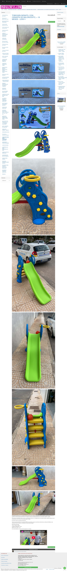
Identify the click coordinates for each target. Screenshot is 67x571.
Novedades (59, 29)
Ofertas (58, 93)
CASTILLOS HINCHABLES (4, 39)
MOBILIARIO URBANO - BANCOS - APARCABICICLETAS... (5, 131)
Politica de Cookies (51, 569)
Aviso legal (3, 557)
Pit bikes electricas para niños (5, 45)
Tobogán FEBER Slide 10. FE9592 (61, 54)
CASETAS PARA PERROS (4, 159)
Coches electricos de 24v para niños (5, 28)
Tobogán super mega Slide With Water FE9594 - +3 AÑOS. (62, 50)
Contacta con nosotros (4, 565)
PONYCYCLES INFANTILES (4, 108)
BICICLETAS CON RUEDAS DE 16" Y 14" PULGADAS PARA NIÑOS (5, 123)
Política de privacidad (4, 559)
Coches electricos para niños (5, 16)
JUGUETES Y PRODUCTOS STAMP (4, 64)
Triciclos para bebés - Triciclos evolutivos (5, 54)
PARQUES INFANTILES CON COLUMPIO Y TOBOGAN (5, 85)
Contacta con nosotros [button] (28, 567)
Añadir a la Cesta (51, 547)
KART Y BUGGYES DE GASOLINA (5, 127)
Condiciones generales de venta (6, 563)
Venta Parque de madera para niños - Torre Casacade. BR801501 (62, 68)
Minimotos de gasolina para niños (5, 19)
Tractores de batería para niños (5, 51)
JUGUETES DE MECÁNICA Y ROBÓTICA (4, 60)
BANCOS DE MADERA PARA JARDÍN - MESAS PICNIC (5, 118)
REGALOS (3, 174)
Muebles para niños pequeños (5, 75)
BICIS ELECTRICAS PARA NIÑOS (5, 22)
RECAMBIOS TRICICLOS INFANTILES (4, 171)
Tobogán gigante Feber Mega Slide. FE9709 (61, 64)
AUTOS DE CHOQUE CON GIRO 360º (5, 78)
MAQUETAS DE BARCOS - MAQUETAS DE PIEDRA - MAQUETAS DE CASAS (4, 70)
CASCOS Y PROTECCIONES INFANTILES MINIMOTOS (5, 35)
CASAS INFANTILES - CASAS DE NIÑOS (5, 81)
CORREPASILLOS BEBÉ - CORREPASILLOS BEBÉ (5, 149)
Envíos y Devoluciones (4, 555)
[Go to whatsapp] (64, 568)
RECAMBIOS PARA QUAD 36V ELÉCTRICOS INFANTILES (5, 167)
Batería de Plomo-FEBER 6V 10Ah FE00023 (61, 42)
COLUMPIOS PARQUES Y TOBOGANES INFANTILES (4, 100)
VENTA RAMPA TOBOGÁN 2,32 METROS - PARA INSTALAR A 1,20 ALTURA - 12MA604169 (61, 59)
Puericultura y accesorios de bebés (5, 135)
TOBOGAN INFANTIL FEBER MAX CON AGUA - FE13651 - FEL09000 (62, 88)
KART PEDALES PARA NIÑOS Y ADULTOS (4, 104)
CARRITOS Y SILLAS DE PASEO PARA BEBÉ (5, 95)
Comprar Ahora (51, 21)
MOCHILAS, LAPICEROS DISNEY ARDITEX (5, 162)
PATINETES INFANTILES (4, 89)
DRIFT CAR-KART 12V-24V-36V (5, 57)
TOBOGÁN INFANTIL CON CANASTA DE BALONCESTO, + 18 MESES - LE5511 (62, 73)
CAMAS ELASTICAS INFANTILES (5, 153)
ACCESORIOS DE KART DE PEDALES (5, 156)
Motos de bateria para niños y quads (5, 42)
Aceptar (47, 569)
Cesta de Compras (60, 12)
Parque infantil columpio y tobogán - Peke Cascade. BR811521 (62, 83)
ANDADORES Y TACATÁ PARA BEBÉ (5, 143)
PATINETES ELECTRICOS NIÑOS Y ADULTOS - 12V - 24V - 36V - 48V (5, 112)
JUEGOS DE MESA (5, 145)
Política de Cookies (4, 561)
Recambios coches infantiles (5, 48)
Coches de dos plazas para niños (5, 25)
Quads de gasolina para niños (5, 31)
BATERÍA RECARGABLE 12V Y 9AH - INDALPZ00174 (61, 107)
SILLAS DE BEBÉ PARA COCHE (5, 92)
